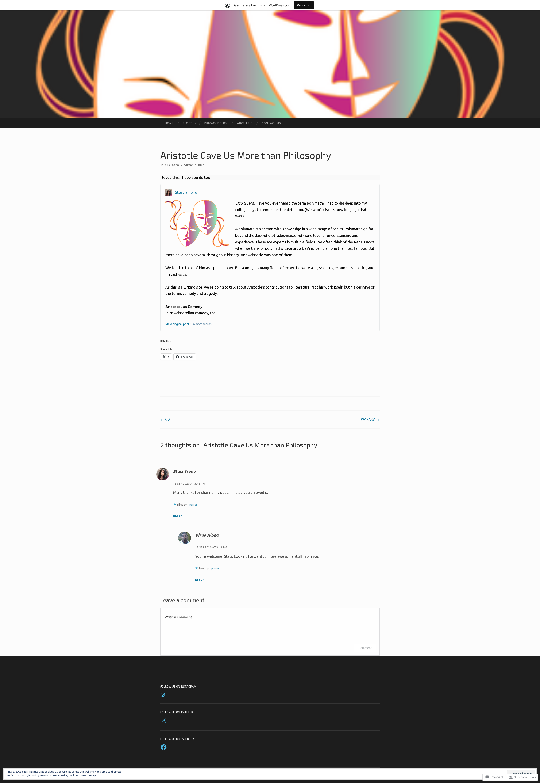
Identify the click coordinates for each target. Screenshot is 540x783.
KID (165, 419)
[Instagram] (162, 694)
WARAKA (370, 419)
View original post (177, 324)
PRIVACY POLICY (216, 123)
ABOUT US (244, 123)
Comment (365, 648)
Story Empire (186, 192)
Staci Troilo (184, 471)
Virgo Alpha (194, 165)
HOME (169, 123)
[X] (163, 720)
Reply (177, 515)
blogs (187, 123)
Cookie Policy (88, 775)
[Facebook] (163, 747)
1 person (192, 504)
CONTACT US (271, 123)
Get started (304, 5)
